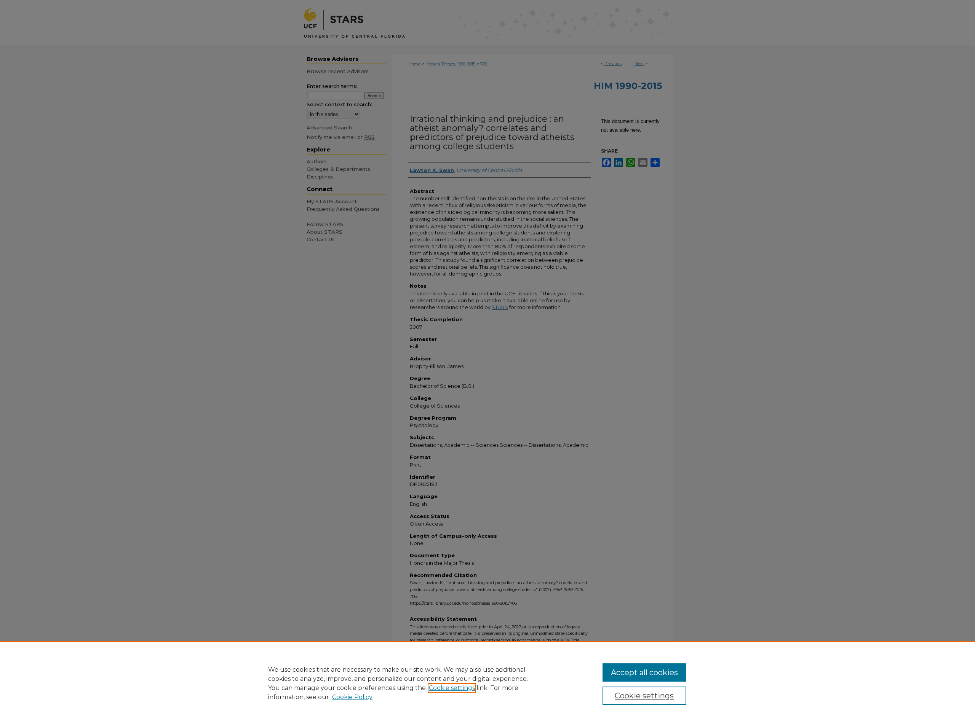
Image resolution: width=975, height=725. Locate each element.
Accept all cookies (644, 672)
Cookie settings (452, 688)
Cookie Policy (352, 697)
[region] (487, 683)
